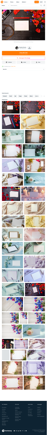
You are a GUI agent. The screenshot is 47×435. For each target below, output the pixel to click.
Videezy (3, 410)
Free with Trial (24, 53)
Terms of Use (35, 430)
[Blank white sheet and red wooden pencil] (21, 343)
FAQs (28, 406)
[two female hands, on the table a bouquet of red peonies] (8, 343)
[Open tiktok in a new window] (22, 430)
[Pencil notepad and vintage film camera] (35, 288)
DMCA (16, 409)
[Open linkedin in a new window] (18, 430)
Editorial (24, 2)
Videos (17, 2)
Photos (11, 2)
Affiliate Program (16, 412)
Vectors (5, 2)
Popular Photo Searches (18, 417)
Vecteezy (4, 408)
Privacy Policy (41, 430)
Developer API (5, 415)
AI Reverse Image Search (5, 418)
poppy (20, 95)
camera (36, 95)
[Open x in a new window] (24, 430)
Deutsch (38, 412)
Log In (41, 1)
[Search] (41, 5)
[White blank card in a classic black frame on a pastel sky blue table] (12, 247)
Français (38, 414)
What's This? (13, 66)
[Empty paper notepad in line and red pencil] (5, 354)
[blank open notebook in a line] (11, 121)
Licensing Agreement (17, 407)
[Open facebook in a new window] (14, 430)
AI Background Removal (5, 421)
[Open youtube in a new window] (26, 430)
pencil (10, 95)
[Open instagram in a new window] (16, 430)
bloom (31, 95)
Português (38, 410)
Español (38, 408)
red (15, 95)
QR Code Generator (4, 424)
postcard (5, 95)
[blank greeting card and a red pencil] (11, 106)
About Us (29, 410)
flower (25, 95)
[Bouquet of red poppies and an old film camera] (33, 106)
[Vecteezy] (2, 2)
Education (4, 414)
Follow (29, 48)
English (37, 406)
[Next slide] (42, 95)
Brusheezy (4, 406)
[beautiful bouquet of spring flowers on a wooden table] (12, 303)
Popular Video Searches (18, 420)
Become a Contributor (29, 414)
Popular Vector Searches (18, 415)
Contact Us (29, 408)
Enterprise (4, 412)
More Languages (39, 415)
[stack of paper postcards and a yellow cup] (11, 193)
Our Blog (29, 412)
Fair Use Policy (40, 431)
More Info (5, 68)
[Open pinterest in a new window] (20, 430)
